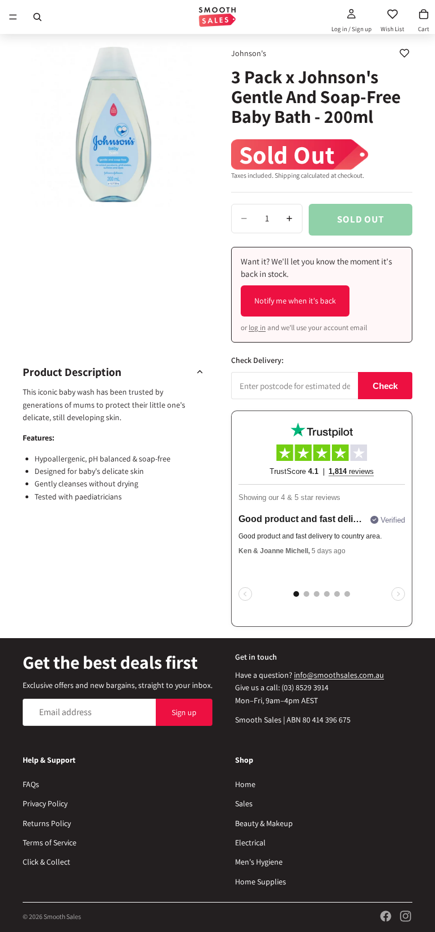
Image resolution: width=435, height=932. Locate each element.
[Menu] (13, 17)
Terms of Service (49, 842)
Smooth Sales (62, 916)
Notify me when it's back (295, 301)
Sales (244, 803)
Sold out (360, 219)
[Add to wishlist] (404, 53)
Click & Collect (46, 862)
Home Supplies (260, 882)
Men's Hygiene (259, 862)
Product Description (72, 372)
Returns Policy (47, 823)
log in (257, 327)
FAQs (31, 784)
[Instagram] (405, 916)
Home (245, 784)
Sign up (184, 712)
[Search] (37, 17)
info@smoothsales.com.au (339, 675)
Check (385, 386)
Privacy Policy (45, 803)
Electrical (250, 842)
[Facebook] (386, 916)
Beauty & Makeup (264, 823)
